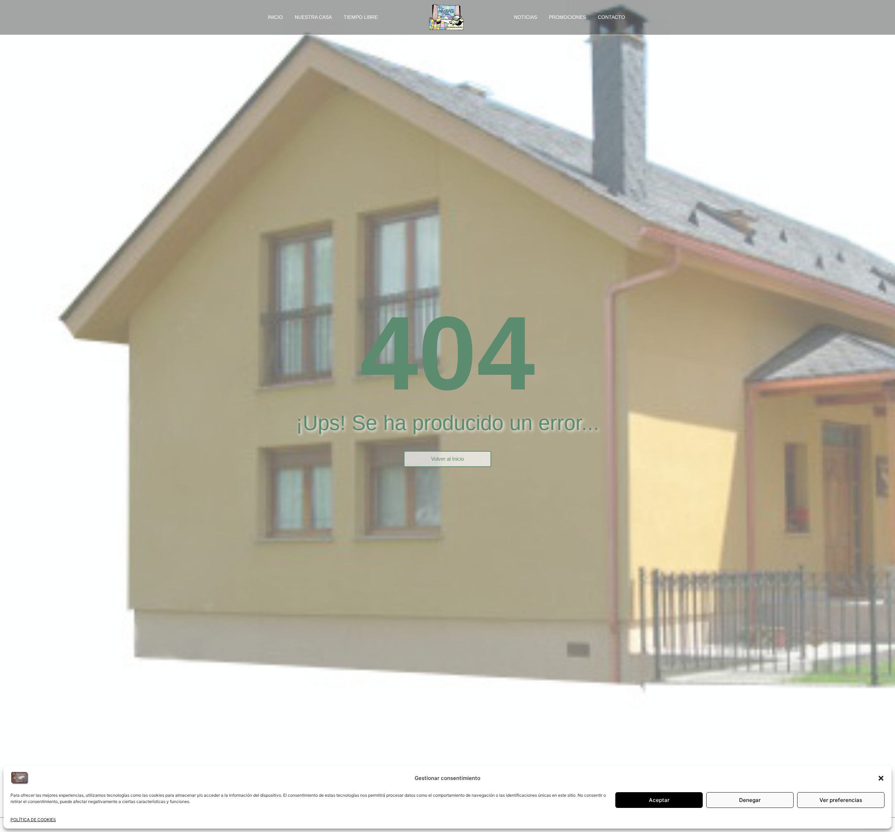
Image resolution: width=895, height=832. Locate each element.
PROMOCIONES (567, 17)
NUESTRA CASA (313, 17)
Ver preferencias (840, 800)
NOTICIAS (525, 17)
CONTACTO (611, 17)
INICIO (275, 17)
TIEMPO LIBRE (361, 17)
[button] (881, 778)
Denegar (750, 800)
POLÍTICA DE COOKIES (33, 819)
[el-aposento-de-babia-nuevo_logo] (446, 16)
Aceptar (659, 800)
